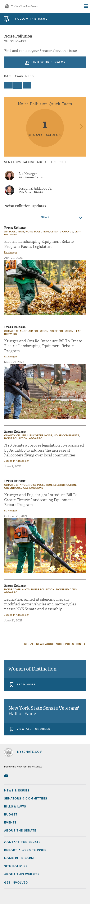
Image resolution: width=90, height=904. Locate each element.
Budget (10, 814)
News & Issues (16, 790)
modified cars (66, 589)
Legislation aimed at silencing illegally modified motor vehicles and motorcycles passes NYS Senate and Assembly (40, 604)
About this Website (21, 874)
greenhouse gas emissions (23, 488)
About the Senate (20, 830)
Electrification (64, 485)
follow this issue (31, 19)
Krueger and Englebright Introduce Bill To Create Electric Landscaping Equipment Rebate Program (40, 499)
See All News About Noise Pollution (52, 644)
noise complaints (66, 435)
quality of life (15, 435)
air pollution (14, 232)
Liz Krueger (28, 174)
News (45, 217)
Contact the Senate (22, 842)
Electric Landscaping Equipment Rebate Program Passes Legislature (39, 244)
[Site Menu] (86, 6)
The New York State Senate (24, 6)
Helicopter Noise (39, 435)
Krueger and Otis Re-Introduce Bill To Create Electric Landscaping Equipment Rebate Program (43, 346)
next (81, 126)
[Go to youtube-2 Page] (6, 776)
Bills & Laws (15, 806)
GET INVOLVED (16, 882)
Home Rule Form (19, 858)
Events (10, 822)
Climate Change (61, 232)
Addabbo (35, 438)
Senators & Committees (25, 798)
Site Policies (15, 866)
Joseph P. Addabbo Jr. (35, 188)
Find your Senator (48, 62)
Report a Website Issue (25, 850)
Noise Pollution (37, 232)
